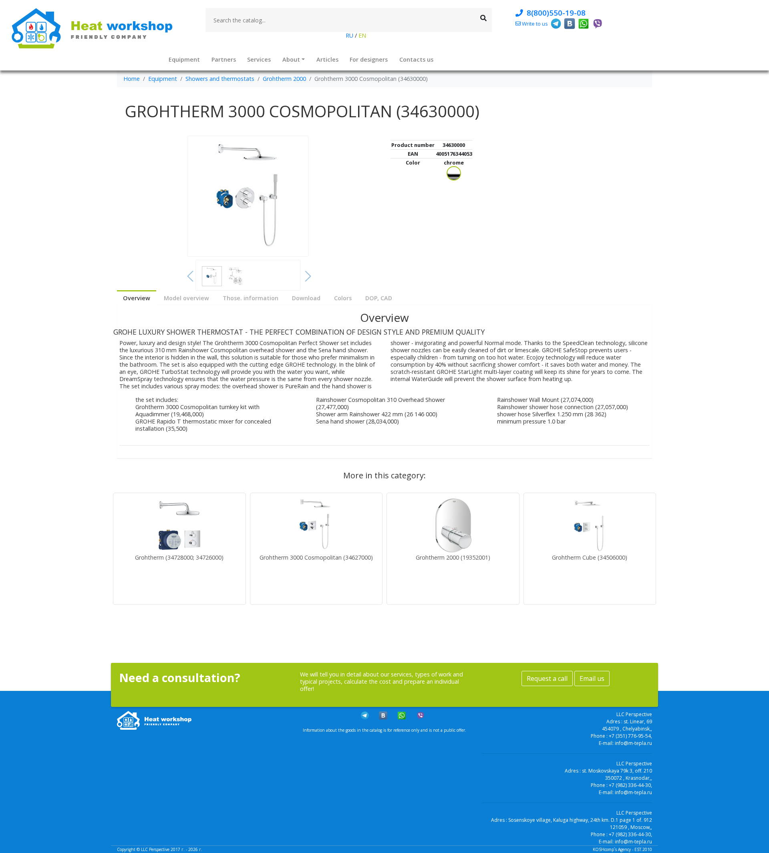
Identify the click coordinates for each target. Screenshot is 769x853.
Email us (592, 678)
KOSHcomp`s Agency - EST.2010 (622, 849)
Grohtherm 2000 (284, 78)
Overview (136, 298)
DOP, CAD (378, 298)
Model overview (186, 298)
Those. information (250, 298)
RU (350, 35)
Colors (343, 298)
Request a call (547, 678)
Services (259, 59)
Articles (327, 59)
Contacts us (416, 59)
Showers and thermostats (219, 78)
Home (131, 78)
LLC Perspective (155, 849)
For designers (369, 59)
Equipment (184, 59)
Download (306, 298)
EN (361, 35)
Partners (223, 59)
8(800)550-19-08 (554, 13)
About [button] (291, 59)
